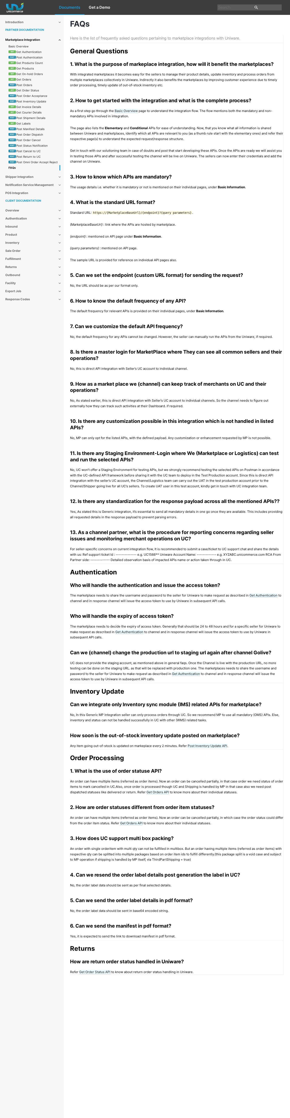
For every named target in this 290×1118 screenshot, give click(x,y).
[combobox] (249, 7)
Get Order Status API (94, 972)
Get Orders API (157, 792)
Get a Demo (99, 7)
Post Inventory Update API (207, 746)
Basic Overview (126, 111)
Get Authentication (263, 595)
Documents (69, 7)
